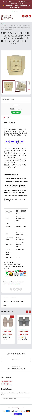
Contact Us (5, 305)
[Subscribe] (28, 398)
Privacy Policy (5, 383)
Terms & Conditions (6, 381)
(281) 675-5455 (7, 11)
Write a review (16, 360)
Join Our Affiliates (6, 385)
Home (3, 24)
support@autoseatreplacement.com (21, 11)
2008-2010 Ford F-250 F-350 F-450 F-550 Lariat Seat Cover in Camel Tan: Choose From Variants (7, 333)
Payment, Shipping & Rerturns (10, 301)
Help (22, 301)
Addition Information (8, 297)
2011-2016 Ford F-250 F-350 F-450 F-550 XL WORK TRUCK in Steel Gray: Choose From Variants (23, 333)
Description (7, 118)
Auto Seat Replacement (14, 284)
